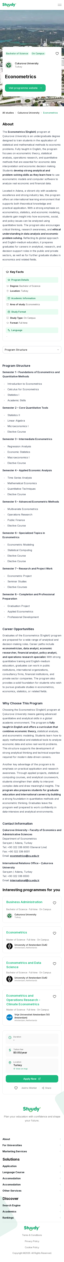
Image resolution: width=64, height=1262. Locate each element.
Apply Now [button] (29, 1078)
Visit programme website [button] (23, 87)
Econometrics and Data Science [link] (23, 965)
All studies (8, 112)
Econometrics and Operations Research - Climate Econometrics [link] (23, 1000)
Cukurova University (28, 112)
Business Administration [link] (24, 902)
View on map (22, 1069)
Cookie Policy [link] (32, 1247)
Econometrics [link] (16, 932)
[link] (9, 5)
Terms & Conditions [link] (32, 1235)
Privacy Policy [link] (32, 1241)
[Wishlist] (57, 53)
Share (48, 1088)
